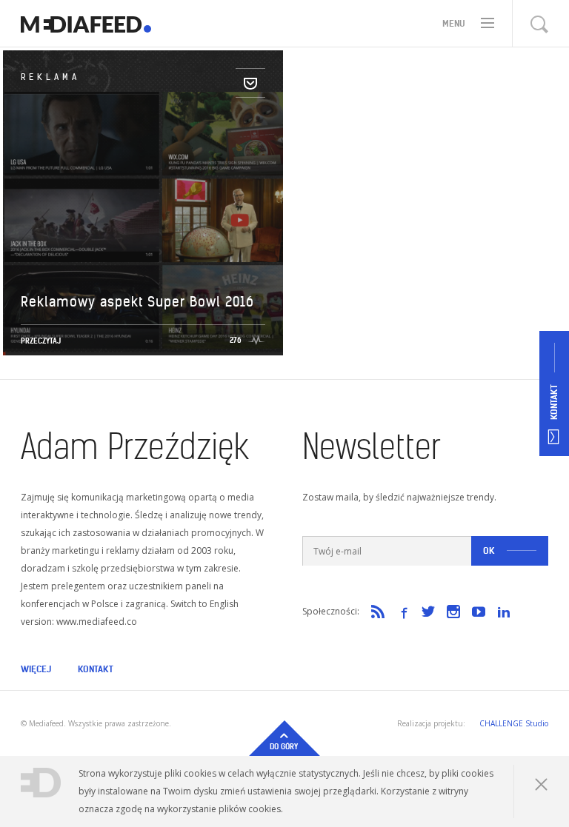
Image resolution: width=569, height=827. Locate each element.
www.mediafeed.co (96, 621)
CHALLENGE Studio (513, 723)
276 (236, 340)
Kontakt (95, 668)
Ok (489, 550)
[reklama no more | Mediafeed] (86, 23)
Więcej (36, 668)
